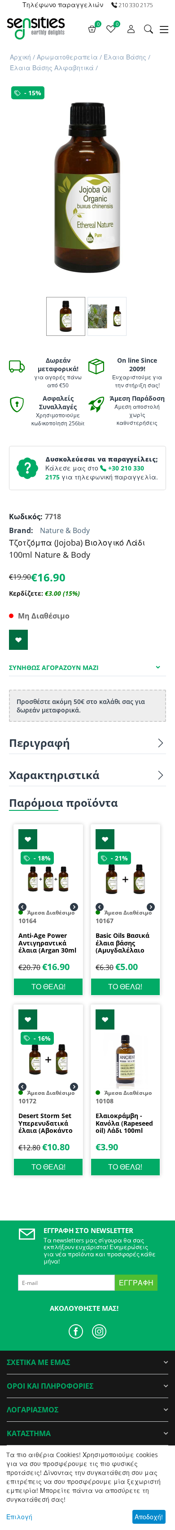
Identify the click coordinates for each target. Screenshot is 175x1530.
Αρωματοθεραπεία (67, 57)
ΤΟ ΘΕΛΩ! (48, 987)
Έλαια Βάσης (125, 57)
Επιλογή (19, 1517)
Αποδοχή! (149, 1517)
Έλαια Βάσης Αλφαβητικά (52, 68)
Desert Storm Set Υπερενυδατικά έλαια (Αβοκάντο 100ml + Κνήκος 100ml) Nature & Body (45, 1123)
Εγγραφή (136, 1283)
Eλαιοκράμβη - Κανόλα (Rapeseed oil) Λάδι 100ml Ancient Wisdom (124, 1123)
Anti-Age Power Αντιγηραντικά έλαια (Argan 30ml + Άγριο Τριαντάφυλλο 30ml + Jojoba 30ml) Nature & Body (47, 943)
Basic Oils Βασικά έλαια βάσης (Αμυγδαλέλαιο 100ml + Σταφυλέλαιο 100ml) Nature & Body (122, 943)
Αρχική (20, 57)
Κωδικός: (24, 516)
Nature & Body (65, 530)
